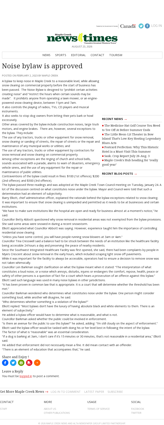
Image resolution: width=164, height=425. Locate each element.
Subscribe (115, 392)
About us (50, 409)
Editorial (78, 55)
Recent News (114, 118)
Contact (97, 55)
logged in (26, 376)
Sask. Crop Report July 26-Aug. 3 (127, 156)
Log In (156, 25)
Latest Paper (94, 392)
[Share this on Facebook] (5, 363)
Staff (3, 409)
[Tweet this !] (13, 363)
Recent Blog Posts (119, 173)
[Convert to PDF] (29, 363)
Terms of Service (98, 409)
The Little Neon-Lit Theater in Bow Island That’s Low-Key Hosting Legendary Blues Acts (131, 139)
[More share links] (37, 363)
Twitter (136, 413)
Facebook (137, 409)
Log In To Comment (66, 392)
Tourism (115, 55)
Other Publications (57, 413)
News (46, 55)
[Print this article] (21, 363)
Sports (60, 55)
